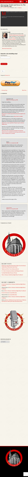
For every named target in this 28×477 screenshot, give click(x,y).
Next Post (24, 90)
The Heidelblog (7, 1)
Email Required (4, 55)
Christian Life (7, 75)
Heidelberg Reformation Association (16, 35)
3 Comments (20, 7)
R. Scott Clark (6, 7)
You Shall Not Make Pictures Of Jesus (9, 272)
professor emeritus (12, 39)
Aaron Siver (9, 207)
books (13, 37)
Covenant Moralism (13, 292)
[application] (14, 18)
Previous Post (4, 90)
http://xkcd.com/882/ (18, 116)
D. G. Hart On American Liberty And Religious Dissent (12, 270)
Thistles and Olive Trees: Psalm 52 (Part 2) (10, 269)
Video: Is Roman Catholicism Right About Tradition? (12, 274)
